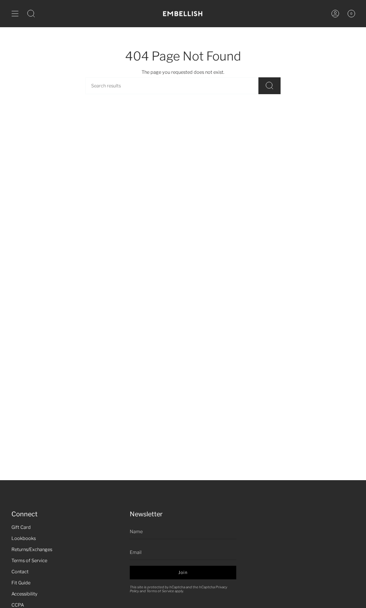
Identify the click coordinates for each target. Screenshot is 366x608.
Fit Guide (20, 582)
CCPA (17, 605)
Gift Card (21, 527)
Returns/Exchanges (31, 549)
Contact (20, 571)
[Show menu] (15, 13)
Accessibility (24, 594)
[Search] (269, 85)
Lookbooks (23, 538)
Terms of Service (29, 560)
